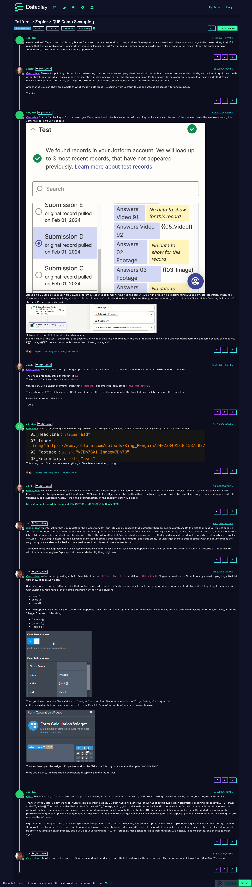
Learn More (104, 883)
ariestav (30, 68)
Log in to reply (227, 28)
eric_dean (31, 37)
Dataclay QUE (24, 28)
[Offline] (20, 39)
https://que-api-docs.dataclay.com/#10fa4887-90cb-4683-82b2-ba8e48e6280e (73, 504)
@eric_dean (44, 68)
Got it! (244, 882)
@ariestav (45, 112)
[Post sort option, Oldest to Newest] (211, 28)
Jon (28, 523)
